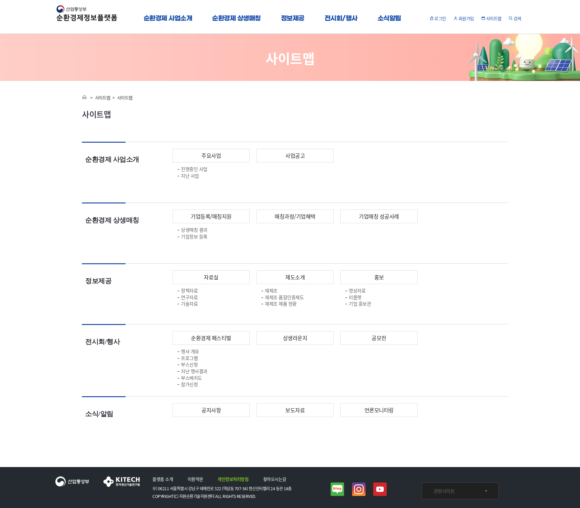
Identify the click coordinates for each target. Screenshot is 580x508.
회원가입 (466, 18)
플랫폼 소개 (162, 479)
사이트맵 (493, 18)
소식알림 (389, 18)
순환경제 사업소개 (168, 18)
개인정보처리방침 (233, 479)
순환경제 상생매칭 (236, 18)
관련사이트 (444, 491)
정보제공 (292, 18)
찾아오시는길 (274, 479)
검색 (517, 18)
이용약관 (195, 479)
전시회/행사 (341, 18)
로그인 (440, 18)
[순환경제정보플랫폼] (87, 17)
